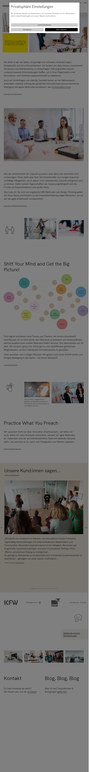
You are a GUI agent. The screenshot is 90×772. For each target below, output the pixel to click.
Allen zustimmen (61, 29)
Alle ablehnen (27, 29)
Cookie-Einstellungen (44, 25)
